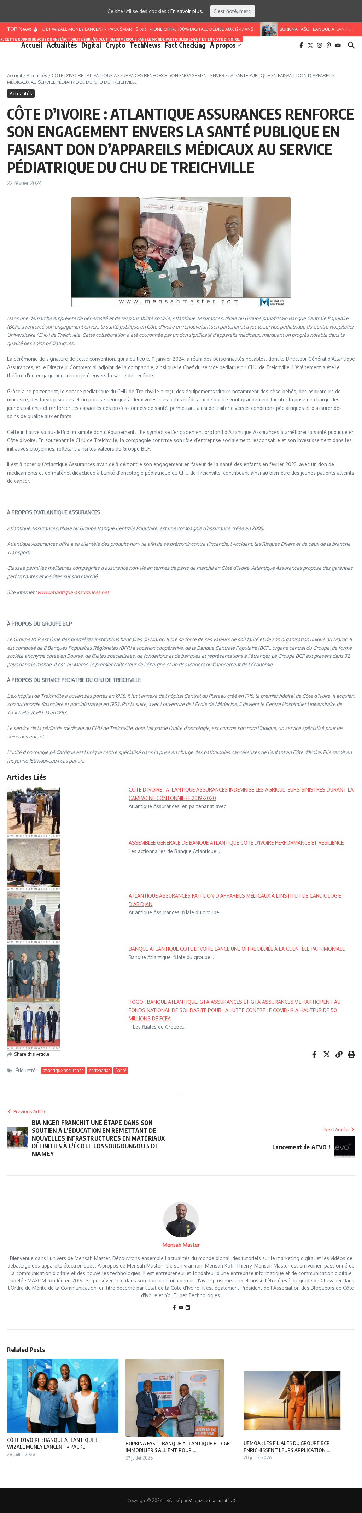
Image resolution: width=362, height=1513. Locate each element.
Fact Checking (185, 45)
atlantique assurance (63, 1070)
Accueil (31, 45)
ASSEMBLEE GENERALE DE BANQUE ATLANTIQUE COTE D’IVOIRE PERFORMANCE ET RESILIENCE (236, 843)
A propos (223, 45)
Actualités (62, 44)
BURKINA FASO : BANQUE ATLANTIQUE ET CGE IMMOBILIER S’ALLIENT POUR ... (177, 1447)
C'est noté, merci (233, 11)
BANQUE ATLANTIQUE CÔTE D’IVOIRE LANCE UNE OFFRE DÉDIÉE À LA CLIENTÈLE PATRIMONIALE (237, 949)
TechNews (144, 45)
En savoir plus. (186, 11)
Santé (120, 1070)
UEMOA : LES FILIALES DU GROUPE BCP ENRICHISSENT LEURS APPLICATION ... (287, 1446)
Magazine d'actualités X (211, 1500)
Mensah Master (181, 1244)
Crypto (115, 45)
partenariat (99, 1070)
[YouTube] (181, 1308)
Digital (91, 45)
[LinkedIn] (187, 1308)
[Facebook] (174, 1308)
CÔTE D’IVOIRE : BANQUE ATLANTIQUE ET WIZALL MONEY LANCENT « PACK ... (54, 1443)
